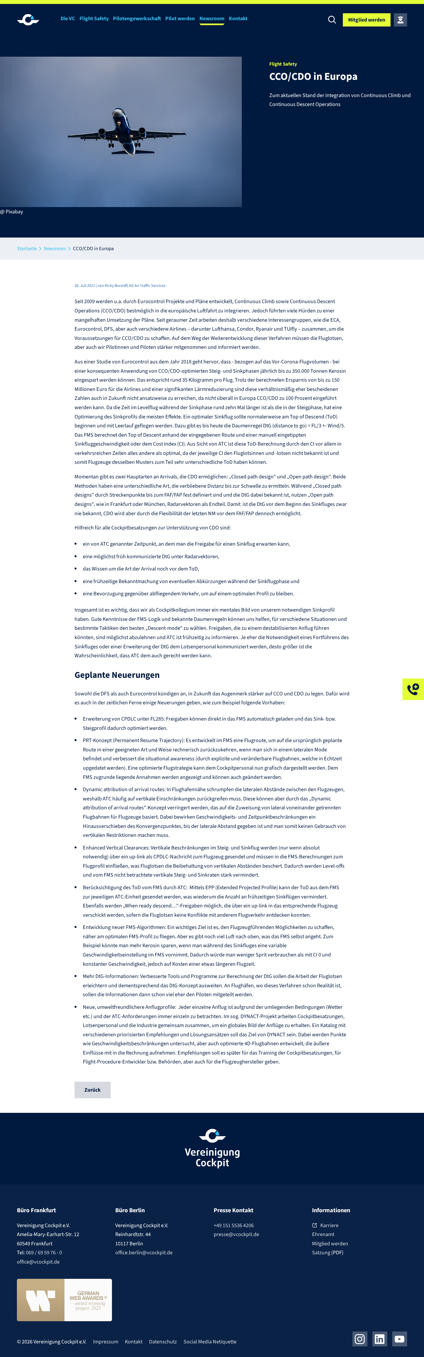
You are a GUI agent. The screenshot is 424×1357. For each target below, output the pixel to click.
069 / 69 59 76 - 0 (44, 1252)
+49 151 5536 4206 (234, 1225)
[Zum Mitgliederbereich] (400, 20)
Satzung (321, 1252)
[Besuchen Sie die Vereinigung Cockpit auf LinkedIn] (379, 1338)
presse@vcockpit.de (236, 1234)
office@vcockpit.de (38, 1262)
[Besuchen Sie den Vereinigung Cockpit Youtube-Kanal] (399, 1338)
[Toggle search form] (332, 20)
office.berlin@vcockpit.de (144, 1252)
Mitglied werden (330, 1243)
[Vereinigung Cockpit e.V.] (37, 20)
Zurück (92, 1090)
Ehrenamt (323, 1234)
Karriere (329, 1225)
